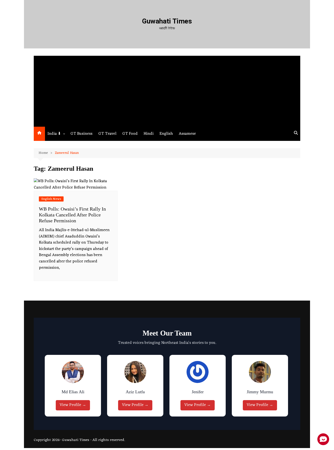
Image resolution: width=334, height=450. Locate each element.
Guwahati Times (167, 21)
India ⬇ (54, 133)
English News (51, 199)
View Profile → (74, 405)
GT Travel (107, 133)
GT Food (130, 133)
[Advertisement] (167, 90)
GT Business (81, 133)
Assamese (187, 133)
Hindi (149, 133)
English (166, 133)
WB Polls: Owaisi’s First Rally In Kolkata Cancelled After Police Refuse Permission (72, 214)
